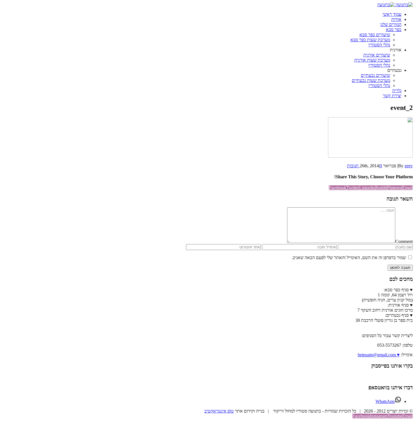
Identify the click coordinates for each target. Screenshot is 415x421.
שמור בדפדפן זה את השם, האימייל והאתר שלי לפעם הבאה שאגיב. (349, 257)
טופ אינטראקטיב (219, 411)
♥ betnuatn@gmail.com (379, 354)
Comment (404, 241)
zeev (409, 165)
